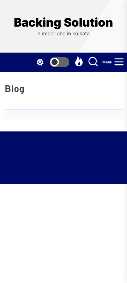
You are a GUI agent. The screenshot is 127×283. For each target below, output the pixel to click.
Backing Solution (63, 22)
